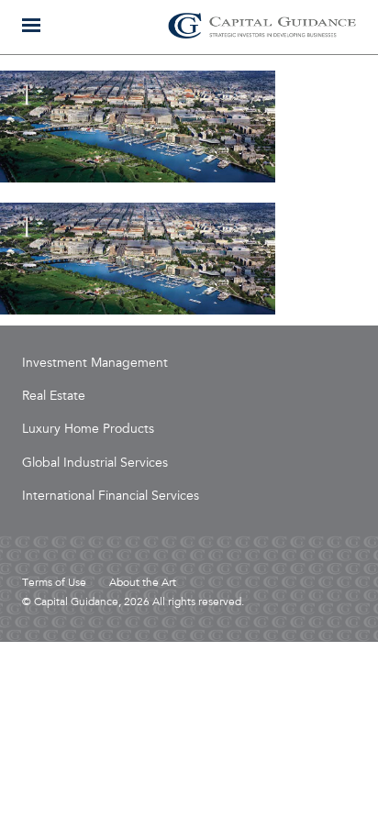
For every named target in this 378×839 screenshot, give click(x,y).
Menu (31, 25)
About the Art (142, 583)
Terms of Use (54, 583)
